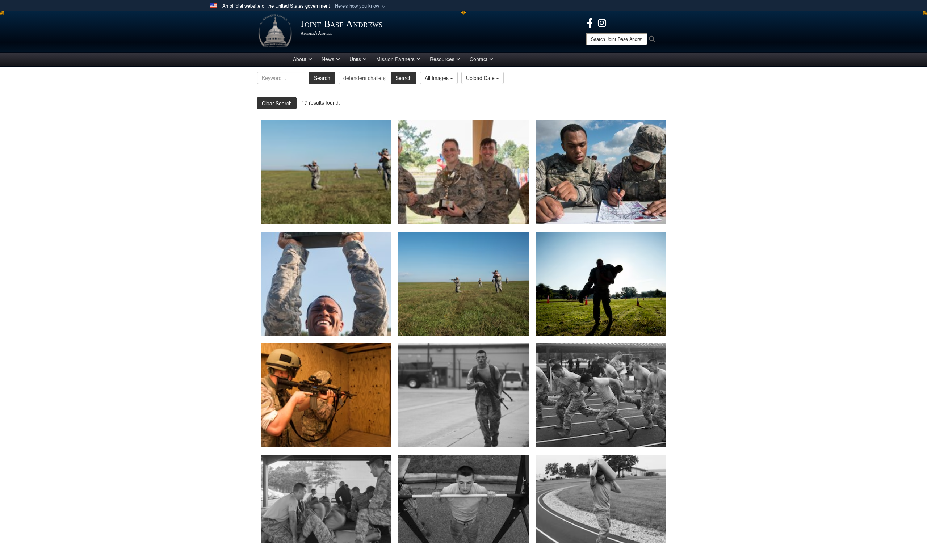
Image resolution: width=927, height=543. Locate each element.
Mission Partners (395, 59)
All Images (437, 77)
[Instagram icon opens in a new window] (602, 22)
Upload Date (481, 77)
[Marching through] (463, 395)
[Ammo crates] (326, 284)
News (328, 59)
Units (355, 59)
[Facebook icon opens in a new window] (590, 22)
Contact (478, 59)
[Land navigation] (601, 172)
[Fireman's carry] (601, 284)
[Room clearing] (326, 395)
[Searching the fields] (326, 172)
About (299, 59)
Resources (442, 59)
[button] (361, 6)
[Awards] (463, 172)
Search (322, 77)
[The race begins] (601, 395)
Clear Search (277, 103)
